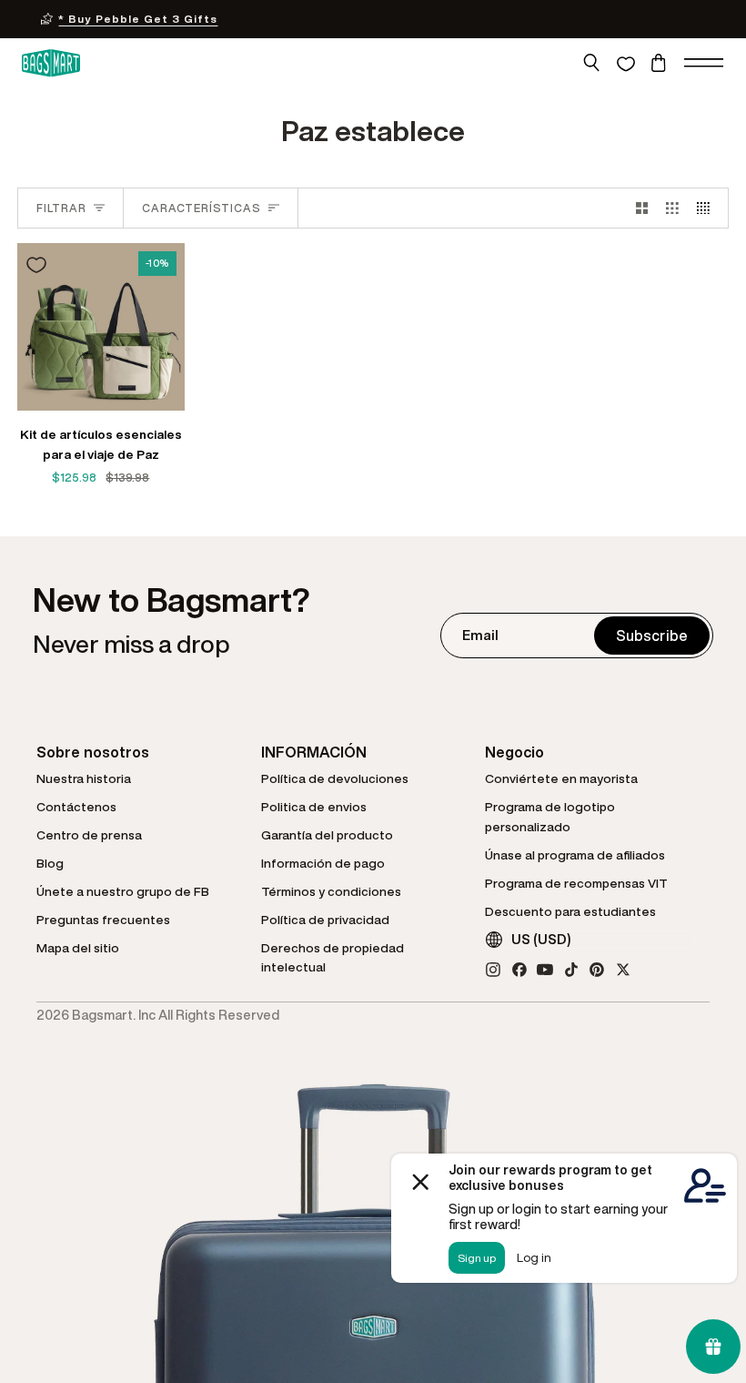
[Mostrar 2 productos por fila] (642, 208)
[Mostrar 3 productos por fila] (672, 208)
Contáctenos (76, 806)
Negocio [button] (514, 752)
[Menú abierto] (704, 63)
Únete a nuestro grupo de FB (122, 891)
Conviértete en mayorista (561, 778)
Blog (50, 863)
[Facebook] (519, 970)
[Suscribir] (652, 635)
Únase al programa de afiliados (575, 855)
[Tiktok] (571, 970)
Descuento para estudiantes (570, 911)
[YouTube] (545, 970)
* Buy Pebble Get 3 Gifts (137, 19)
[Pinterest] (597, 970)
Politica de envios (314, 806)
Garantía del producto (327, 835)
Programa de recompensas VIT (576, 883)
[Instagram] (493, 970)
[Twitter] (623, 970)
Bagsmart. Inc (114, 1015)
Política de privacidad (325, 919)
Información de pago (323, 863)
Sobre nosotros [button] (92, 752)
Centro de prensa (89, 835)
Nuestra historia (83, 778)
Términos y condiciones (331, 891)
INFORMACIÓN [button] (314, 752)
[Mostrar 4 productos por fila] (708, 208)
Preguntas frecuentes (103, 919)
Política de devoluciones (334, 778)
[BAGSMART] (51, 63)
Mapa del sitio (77, 947)
